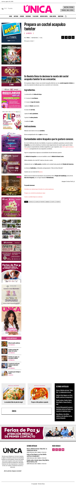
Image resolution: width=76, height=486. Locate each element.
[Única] (7, 411)
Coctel (53, 201)
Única (28, 37)
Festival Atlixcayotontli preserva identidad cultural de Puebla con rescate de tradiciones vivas (64, 409)
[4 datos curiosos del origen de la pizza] (4, 351)
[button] (65, 16)
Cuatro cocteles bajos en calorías (33, 197)
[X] (66, 37)
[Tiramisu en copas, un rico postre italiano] (4, 358)
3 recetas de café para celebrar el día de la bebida (14, 365)
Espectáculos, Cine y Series (34, 452)
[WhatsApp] (73, 37)
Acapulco (31, 201)
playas (41, 172)
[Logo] (38, 8)
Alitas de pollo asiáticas (14, 343)
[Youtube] (63, 449)
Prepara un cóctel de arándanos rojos (34, 193)
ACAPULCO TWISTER (39, 201)
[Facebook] (62, 37)
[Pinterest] (69, 37)
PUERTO (58, 201)
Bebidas (48, 201)
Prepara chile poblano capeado (39, 402)
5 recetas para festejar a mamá (14, 372)
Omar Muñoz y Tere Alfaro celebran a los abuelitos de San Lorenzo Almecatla (64, 416)
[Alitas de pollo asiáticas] (4, 344)
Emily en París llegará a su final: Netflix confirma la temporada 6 (64, 396)
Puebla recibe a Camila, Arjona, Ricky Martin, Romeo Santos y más (64, 402)
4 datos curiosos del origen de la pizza (13, 350)
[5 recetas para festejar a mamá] (4, 373)
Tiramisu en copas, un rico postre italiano (13, 357)
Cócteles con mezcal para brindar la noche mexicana (39, 189)
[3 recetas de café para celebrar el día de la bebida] (4, 365)
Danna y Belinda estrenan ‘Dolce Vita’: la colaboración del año (64, 391)
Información (11, 360)
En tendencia (11, 344)
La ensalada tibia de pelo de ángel (13, 402)
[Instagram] (56, 449)
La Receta (11, 375)
